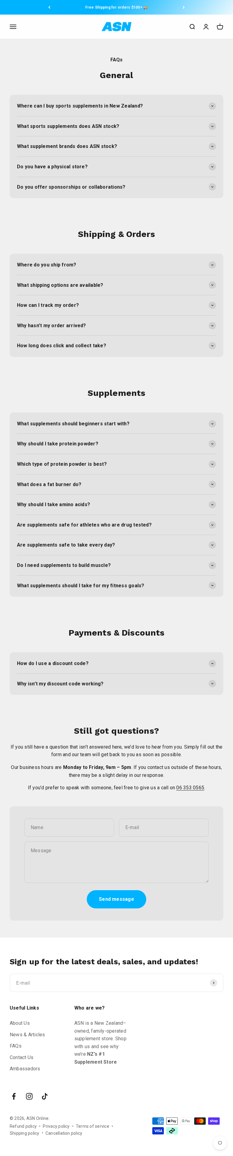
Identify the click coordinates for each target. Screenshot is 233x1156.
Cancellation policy (64, 1133)
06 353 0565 (190, 788)
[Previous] (49, 7)
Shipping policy (24, 1133)
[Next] (184, 7)
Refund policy (23, 1126)
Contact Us (21, 1057)
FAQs (16, 1046)
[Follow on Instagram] (29, 1096)
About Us (20, 1023)
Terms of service (92, 1126)
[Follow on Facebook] (14, 1096)
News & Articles (27, 1035)
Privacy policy (56, 1126)
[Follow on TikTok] (45, 1096)
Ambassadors (25, 1069)
